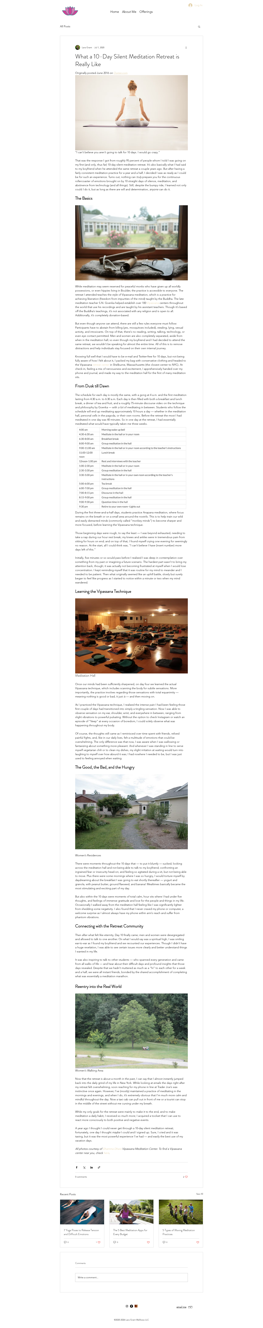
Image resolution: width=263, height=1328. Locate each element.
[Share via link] (99, 1167)
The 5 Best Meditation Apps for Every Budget (130, 1232)
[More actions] (186, 47)
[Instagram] (126, 1306)
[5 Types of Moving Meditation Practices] (181, 1212)
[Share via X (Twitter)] (84, 1167)
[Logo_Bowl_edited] (136, 1306)
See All (199, 1193)
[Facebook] (131, 1306)
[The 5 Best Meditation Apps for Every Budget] (132, 1212)
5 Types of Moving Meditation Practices (179, 1232)
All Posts (65, 26)
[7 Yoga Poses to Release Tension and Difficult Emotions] (82, 1212)
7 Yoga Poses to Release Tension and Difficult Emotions (81, 1232)
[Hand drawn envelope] (190, 1307)
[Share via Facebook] (76, 1167)
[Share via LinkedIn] (91, 1167)
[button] (146, 11)
